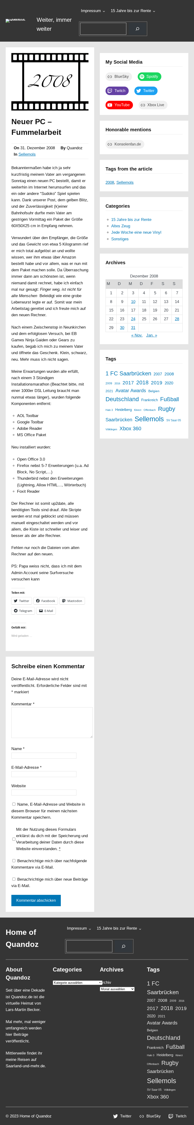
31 (133, 327)
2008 (110, 182)
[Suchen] (137, 29)
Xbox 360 (130, 428)
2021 (109, 391)
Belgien (153, 391)
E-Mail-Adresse (26, 767)
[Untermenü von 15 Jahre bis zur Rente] (154, 11)
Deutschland (122, 399)
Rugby (166, 408)
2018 (142, 382)
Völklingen (111, 429)
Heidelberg (123, 410)
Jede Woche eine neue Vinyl (136, 232)
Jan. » (151, 335)
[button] (18, 21)
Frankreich (149, 400)
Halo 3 (109, 410)
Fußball (169, 399)
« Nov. (137, 335)
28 (177, 319)
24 (133, 319)
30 (122, 327)
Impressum (91, 11)
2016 (117, 383)
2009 (109, 383)
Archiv (105, 982)
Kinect (137, 410)
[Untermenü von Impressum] (104, 11)
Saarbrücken (119, 419)
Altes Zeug (120, 226)
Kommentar (23, 704)
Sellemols (27, 154)
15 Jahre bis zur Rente (131, 11)
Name (18, 749)
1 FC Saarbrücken (128, 373)
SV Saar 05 (173, 420)
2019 (156, 382)
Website (18, 786)
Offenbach (150, 410)
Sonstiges (120, 239)
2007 (158, 374)
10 (133, 301)
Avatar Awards (130, 390)
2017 (128, 383)
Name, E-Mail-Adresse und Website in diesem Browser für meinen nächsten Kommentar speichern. (48, 810)
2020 (169, 383)
